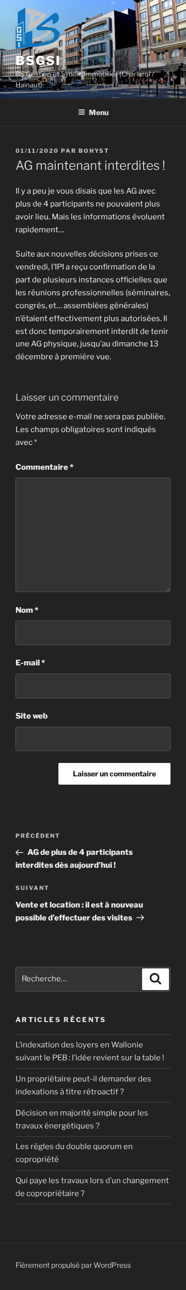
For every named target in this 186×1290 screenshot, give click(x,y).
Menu (99, 112)
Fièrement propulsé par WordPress (73, 1265)
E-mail (30, 662)
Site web (32, 716)
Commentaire (44, 467)
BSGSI (38, 60)
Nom (27, 610)
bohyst (94, 150)
